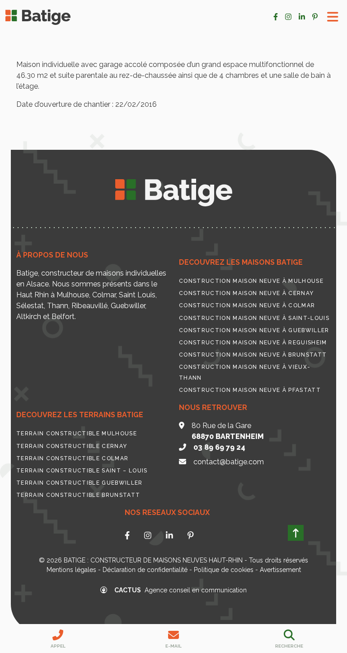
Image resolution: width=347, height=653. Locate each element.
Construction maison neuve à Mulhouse (251, 281)
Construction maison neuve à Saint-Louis (254, 318)
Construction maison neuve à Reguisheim (253, 342)
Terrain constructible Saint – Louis (82, 470)
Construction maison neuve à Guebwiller (254, 330)
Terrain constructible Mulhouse (76, 433)
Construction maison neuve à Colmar (247, 305)
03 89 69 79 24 (219, 447)
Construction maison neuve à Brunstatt (253, 355)
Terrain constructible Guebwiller (79, 483)
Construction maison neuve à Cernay (246, 293)
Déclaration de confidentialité (145, 569)
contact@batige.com (228, 462)
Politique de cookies (223, 569)
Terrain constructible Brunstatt (78, 495)
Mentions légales (71, 569)
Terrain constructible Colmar (72, 458)
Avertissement (280, 569)
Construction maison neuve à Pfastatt (250, 390)
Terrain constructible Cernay (71, 446)
